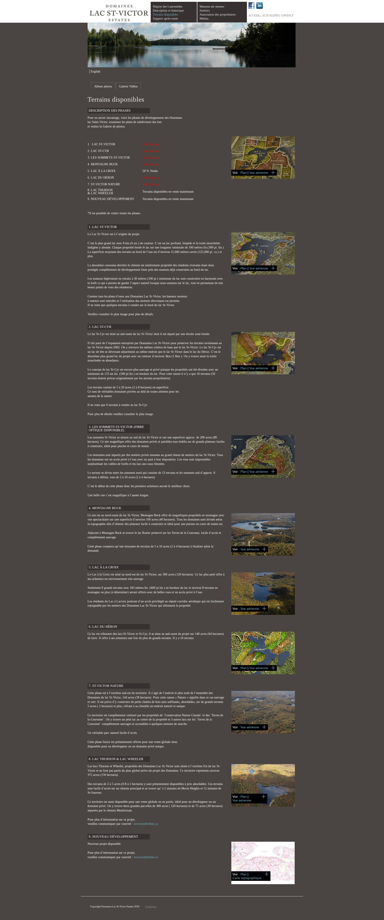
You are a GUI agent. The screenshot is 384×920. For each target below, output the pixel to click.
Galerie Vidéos (128, 86)
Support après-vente (165, 18)
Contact (287, 15)
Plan (243, 172)
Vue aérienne (258, 172)
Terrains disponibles (165, 14)
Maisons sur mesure (212, 6)
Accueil (254, 15)
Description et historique (168, 10)
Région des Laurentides (167, 6)
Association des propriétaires (218, 14)
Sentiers (205, 10)
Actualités (270, 15)
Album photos (103, 86)
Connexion (150, 906)
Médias (204, 18)
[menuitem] (94, 71)
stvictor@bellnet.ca (146, 823)
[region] (192, 45)
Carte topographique (247, 878)
